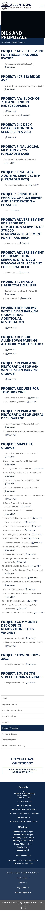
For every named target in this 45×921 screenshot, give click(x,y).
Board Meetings (9, 716)
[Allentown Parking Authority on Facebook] (21, 907)
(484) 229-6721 (31, 809)
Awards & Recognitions (12, 710)
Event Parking (22, 878)
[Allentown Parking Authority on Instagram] (25, 907)
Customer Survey (9, 734)
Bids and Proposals (10, 728)
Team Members (9, 739)
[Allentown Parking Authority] (16, 5)
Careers (5, 722)
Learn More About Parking (13, 745)
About (4, 698)
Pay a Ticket (21, 887)
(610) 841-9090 (26, 802)
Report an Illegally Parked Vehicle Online (22, 873)
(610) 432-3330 (26, 805)
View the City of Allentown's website (25, 821)
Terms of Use (25, 904)
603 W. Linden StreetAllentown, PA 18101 (24, 796)
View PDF (10, 67)
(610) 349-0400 (33, 813)
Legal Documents (9, 704)
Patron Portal (25, 817)
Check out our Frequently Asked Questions (22, 770)
